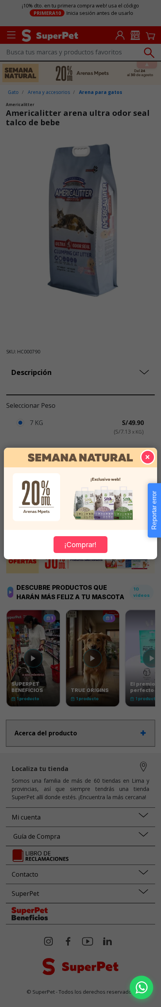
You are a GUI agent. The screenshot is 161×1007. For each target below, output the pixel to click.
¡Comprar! (80, 544)
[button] (141, 987)
